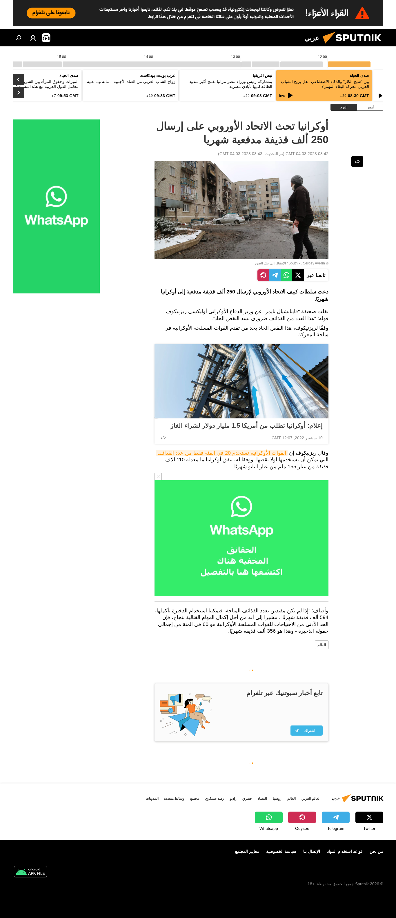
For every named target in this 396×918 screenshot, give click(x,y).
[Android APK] (30, 872)
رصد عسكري (214, 799)
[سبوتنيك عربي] (354, 45)
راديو (233, 799)
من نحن (376, 851)
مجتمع (194, 799)
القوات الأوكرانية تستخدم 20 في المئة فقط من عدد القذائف (221, 453)
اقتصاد (262, 799)
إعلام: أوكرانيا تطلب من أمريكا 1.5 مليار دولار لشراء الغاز (246, 425)
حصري (247, 799)
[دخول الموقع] (33, 37)
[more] (163, 437)
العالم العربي (310, 799)
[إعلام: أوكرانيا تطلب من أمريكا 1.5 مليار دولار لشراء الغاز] (241, 381)
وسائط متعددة (174, 799)
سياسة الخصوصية (281, 851)
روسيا (277, 799)
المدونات (152, 799)
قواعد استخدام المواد (345, 851)
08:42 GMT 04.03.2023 (307, 153)
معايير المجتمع (247, 851)
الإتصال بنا (311, 851)
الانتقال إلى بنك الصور (270, 263)
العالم (321, 645)
